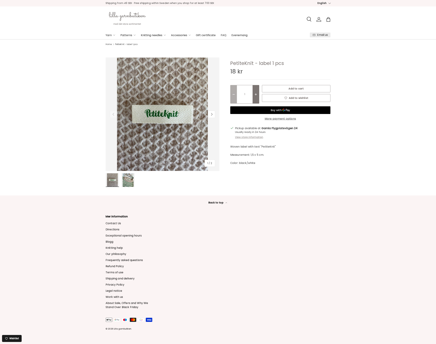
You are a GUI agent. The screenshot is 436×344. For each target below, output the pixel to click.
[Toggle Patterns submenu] (135, 35)
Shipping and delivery (120, 278)
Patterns (126, 35)
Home (109, 44)
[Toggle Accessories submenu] (190, 35)
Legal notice (114, 291)
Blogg (109, 242)
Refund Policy (115, 266)
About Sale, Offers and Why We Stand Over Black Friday (127, 305)
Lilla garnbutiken (122, 328)
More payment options (280, 119)
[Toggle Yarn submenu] (114, 35)
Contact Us (113, 223)
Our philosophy (116, 254)
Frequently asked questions (124, 260)
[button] (328, 19)
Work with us (114, 297)
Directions (113, 229)
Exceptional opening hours (124, 236)
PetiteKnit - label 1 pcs (126, 44)
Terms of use (114, 272)
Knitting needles (151, 35)
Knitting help (114, 248)
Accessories (179, 35)
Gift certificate (206, 35)
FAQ (223, 35)
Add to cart (296, 88)
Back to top (216, 202)
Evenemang (239, 35)
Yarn (109, 35)
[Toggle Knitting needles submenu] (165, 35)
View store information (249, 137)
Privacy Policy (115, 285)
